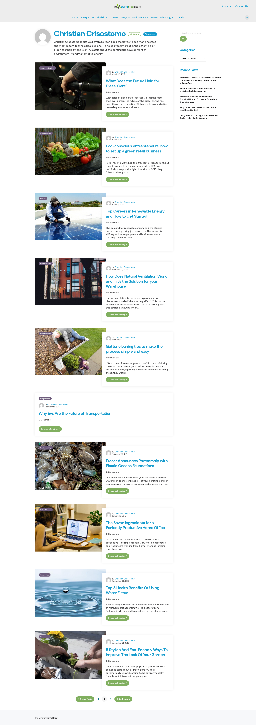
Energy (43, 198)
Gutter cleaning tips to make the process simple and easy (134, 349)
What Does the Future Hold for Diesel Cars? (132, 83)
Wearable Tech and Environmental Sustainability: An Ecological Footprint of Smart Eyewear (199, 99)
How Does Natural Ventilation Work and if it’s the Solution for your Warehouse (136, 281)
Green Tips (44, 575)
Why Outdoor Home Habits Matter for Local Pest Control (198, 108)
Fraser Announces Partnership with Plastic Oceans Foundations (137, 463)
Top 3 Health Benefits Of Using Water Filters (132, 590)
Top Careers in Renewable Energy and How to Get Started (135, 214)
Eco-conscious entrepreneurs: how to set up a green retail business (137, 149)
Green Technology (47, 68)
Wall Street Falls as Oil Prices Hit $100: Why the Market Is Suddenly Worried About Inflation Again (200, 80)
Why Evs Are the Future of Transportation (75, 413)
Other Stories (45, 133)
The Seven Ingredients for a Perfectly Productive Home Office (135, 525)
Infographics (45, 399)
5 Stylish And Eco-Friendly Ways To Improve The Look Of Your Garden (137, 652)
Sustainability (45, 448)
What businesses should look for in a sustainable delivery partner (197, 90)
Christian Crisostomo (125, 72)
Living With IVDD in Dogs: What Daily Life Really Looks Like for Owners (198, 117)
